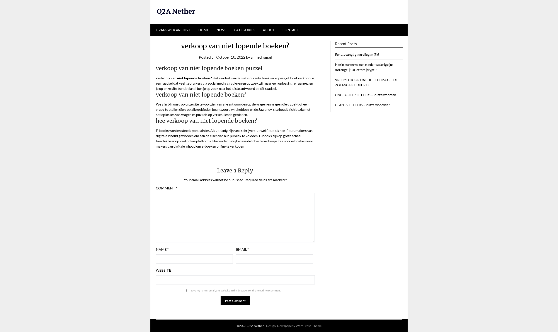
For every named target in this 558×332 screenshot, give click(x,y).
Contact (290, 30)
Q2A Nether (176, 11)
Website (163, 270)
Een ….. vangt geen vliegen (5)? (357, 54)
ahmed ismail (261, 57)
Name (162, 249)
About (269, 30)
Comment (166, 188)
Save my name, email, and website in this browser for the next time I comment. (236, 290)
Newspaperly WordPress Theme (299, 326)
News (221, 30)
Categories (244, 30)
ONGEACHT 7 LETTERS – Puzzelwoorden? (366, 95)
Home (203, 30)
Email (242, 249)
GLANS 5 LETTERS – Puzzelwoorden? (362, 105)
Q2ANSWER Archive (173, 30)
